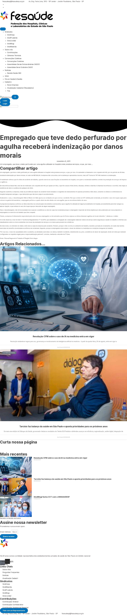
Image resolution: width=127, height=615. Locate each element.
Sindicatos (8, 32)
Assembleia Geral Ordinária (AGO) (20, 67)
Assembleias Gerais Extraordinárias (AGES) (23, 64)
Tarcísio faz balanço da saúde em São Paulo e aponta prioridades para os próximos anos (63, 426)
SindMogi (10, 44)
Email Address (5, 532)
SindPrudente (12, 38)
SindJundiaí (11, 41)
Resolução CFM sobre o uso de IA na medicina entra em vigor (63, 336)
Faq (8, 91)
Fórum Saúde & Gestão (13, 79)
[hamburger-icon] (3, 28)
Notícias (8, 70)
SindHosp (10, 35)
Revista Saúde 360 (14, 73)
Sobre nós (9, 50)
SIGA (7, 76)
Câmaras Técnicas (14, 55)
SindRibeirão (12, 47)
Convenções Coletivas (13, 58)
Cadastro (8, 82)
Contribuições (12, 52)
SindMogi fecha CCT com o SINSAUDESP (52, 497)
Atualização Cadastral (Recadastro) (20, 88)
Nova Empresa (12, 85)
